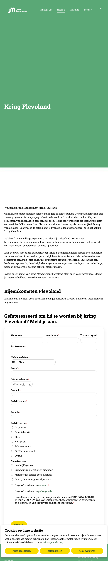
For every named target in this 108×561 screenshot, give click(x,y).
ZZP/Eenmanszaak (25, 451)
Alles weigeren (87, 550)
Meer (87, 9)
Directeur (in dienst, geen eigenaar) (34, 469)
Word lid (74, 9)
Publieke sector (23, 446)
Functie (15, 412)
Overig (18, 455)
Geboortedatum (20, 379)
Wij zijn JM (46, 9)
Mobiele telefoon (20, 357)
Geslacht (16, 390)
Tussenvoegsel (88, 335)
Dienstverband (19, 461)
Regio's (61, 9)
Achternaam (18, 346)
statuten (42, 485)
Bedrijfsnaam (19, 401)
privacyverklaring (53, 542)
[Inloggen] (101, 9)
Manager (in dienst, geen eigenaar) (34, 474)
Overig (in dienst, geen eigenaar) (33, 479)
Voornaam (17, 335)
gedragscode (45, 491)
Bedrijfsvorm (19, 423)
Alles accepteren (22, 550)
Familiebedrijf (22, 432)
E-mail (15, 368)
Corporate (20, 427)
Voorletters (52, 335)
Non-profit (20, 441)
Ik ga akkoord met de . (32, 485)
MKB (17, 436)
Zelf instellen (55, 550)
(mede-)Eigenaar (24, 465)
